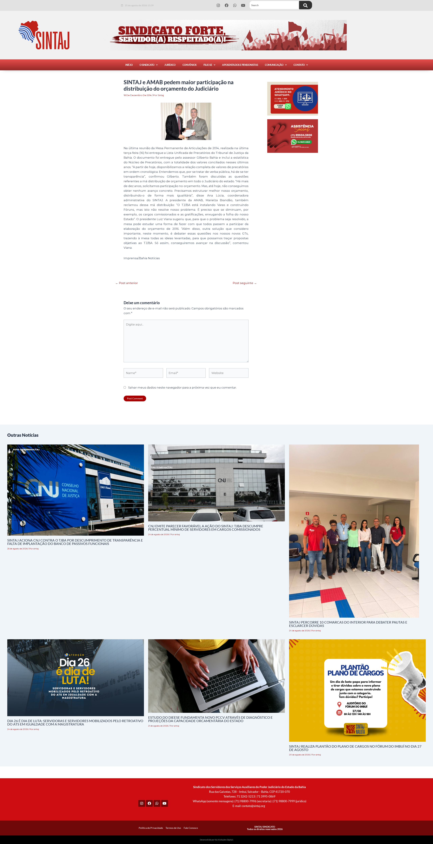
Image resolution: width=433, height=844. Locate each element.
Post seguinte (245, 283)
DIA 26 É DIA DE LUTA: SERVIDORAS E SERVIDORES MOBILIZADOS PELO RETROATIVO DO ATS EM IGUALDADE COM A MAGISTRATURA (75, 722)
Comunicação (274, 64)
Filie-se (207, 64)
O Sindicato (147, 64)
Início (129, 64)
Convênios (190, 64)
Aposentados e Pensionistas (240, 64)
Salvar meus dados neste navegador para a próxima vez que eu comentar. (182, 387)
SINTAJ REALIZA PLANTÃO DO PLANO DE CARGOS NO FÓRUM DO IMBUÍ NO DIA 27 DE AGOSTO (355, 748)
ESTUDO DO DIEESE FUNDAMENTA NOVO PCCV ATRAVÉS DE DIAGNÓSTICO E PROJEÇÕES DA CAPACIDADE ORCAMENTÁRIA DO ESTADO (210, 719)
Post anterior (126, 283)
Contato (299, 64)
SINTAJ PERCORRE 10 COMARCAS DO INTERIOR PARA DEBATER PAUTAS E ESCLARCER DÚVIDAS (348, 624)
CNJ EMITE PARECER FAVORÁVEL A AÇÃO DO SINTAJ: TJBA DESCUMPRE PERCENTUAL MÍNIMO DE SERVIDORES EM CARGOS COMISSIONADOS (205, 527)
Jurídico (169, 64)
